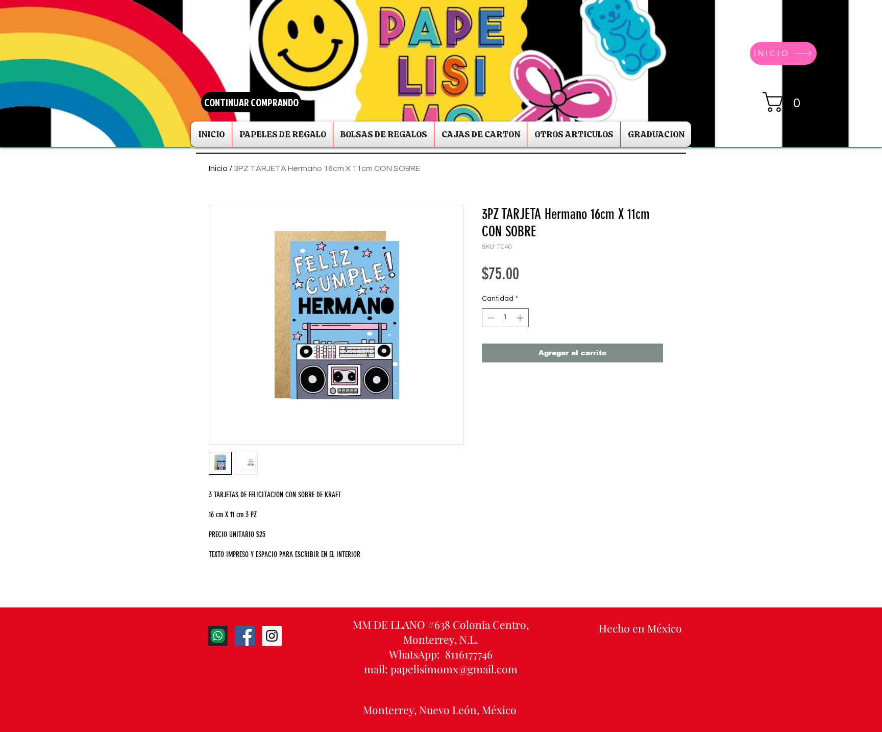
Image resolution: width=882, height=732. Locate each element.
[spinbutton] (505, 318)
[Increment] (520, 318)
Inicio (218, 168)
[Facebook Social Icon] (245, 636)
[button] (787, 102)
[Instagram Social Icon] (272, 636)
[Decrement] (489, 318)
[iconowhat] (218, 636)
